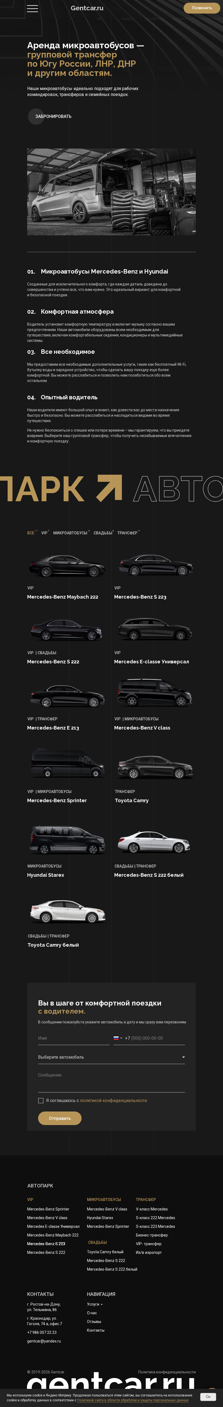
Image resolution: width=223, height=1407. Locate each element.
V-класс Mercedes (152, 1209)
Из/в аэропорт (149, 1252)
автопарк (40, 1185)
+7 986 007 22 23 (42, 1332)
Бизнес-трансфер (152, 1235)
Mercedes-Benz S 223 (46, 1244)
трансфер (146, 1199)
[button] (52, 116)
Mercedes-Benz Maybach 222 (53, 1235)
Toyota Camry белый (105, 1252)
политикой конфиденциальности (113, 1100)
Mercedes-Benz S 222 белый (112, 1269)
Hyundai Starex (100, 1218)
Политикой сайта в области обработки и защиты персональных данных (132, 1400)
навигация (101, 1294)
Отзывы (94, 1321)
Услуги (93, 1304)
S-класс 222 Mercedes (155, 1218)
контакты (40, 1294)
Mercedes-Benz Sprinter (108, 1226)
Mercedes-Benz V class (107, 1209)
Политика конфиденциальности (167, 1372)
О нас (92, 1313)
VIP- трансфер (149, 1244)
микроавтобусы (104, 1199)
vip (30, 1199)
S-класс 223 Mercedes (155, 1226)
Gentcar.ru (87, 8)
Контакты (95, 1330)
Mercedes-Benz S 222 (106, 1260)
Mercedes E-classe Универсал (53, 1226)
